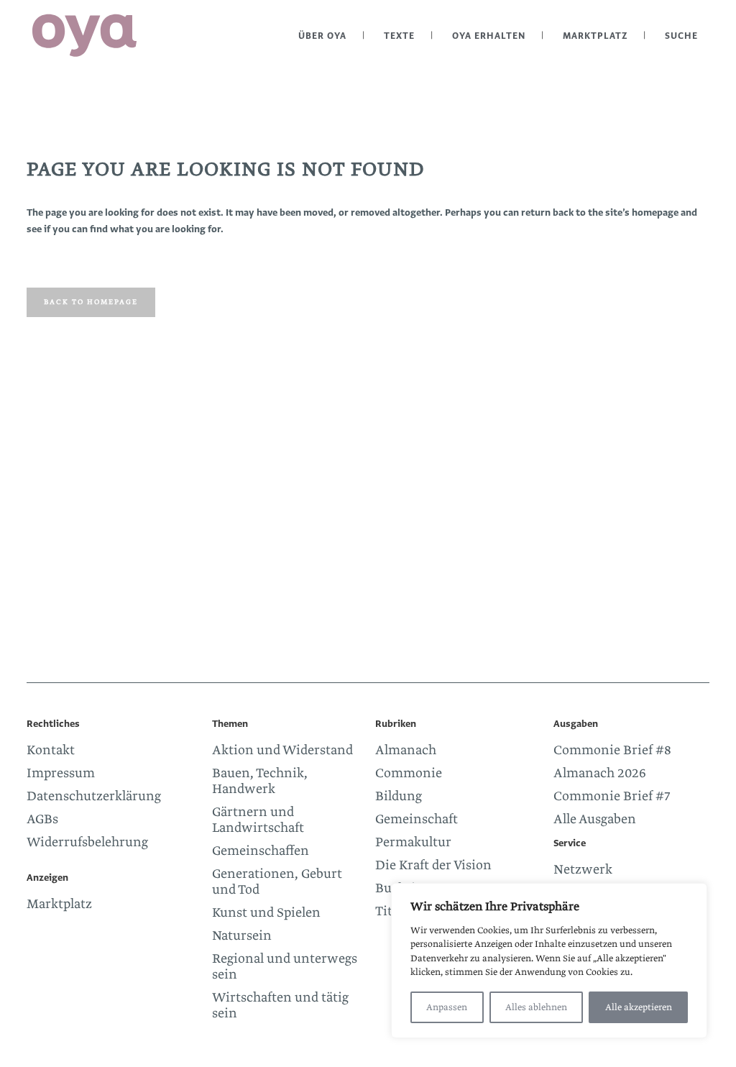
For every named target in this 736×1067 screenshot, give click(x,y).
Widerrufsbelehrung (87, 843)
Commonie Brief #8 (612, 751)
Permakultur (413, 843)
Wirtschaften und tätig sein (280, 1006)
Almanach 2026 (599, 774)
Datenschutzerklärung (94, 797)
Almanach (405, 751)
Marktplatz (59, 904)
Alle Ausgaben (594, 820)
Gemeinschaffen (260, 851)
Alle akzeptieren (638, 1007)
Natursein (242, 936)
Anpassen (446, 1007)
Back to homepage (91, 302)
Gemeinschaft (416, 820)
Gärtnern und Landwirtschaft (258, 820)
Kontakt (51, 751)
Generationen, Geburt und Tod (277, 882)
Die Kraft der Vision (433, 866)
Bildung (398, 797)
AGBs (42, 820)
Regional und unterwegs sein (284, 967)
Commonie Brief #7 (612, 797)
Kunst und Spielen (266, 913)
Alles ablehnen (536, 1007)
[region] (549, 960)
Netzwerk (582, 870)
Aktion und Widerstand (282, 751)
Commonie (408, 774)
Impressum (61, 774)
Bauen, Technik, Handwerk (260, 781)
